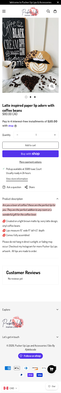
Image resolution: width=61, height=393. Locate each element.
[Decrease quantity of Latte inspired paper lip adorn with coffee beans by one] (17, 134)
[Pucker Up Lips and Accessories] (30, 11)
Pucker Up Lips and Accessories (31, 345)
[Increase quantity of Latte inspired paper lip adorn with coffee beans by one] (54, 134)
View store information (17, 178)
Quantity (6, 134)
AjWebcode (30, 349)
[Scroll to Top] (55, 376)
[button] (55, 11)
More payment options (30, 161)
